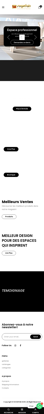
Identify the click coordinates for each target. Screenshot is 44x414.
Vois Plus (11, 149)
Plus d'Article (22, 108)
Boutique (11, 175)
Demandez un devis (22, 42)
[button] (39, 7)
